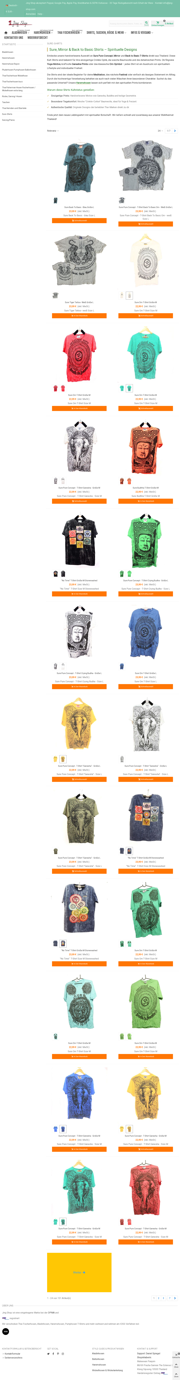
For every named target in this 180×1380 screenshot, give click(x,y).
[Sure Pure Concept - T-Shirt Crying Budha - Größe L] (146, 540)
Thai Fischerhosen (69, 32)
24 (159, 130)
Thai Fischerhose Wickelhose (15, 76)
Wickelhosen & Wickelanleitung (107, 1370)
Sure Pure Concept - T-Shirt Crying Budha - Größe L (145, 580)
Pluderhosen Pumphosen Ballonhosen (19, 70)
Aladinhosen (21, 32)
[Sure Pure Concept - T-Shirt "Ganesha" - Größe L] (79, 725)
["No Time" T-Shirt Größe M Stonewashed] (79, 540)
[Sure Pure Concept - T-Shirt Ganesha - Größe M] (79, 447)
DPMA (51, 1312)
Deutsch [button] (13, 5)
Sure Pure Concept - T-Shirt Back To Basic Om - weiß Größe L (146, 207)
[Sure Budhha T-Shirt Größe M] (146, 447)
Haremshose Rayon (11, 64)
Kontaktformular (12, 1353)
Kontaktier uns (13, 38)
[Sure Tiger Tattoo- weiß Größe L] (79, 262)
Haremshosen (43, 32)
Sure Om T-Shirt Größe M (146, 302)
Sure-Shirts (7, 114)
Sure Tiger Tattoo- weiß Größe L (79, 302)
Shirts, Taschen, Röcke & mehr (105, 32)
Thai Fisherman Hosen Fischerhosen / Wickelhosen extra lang (18, 89)
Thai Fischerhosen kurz (12, 81)
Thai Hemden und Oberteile (14, 108)
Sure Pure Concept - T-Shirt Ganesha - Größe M (79, 488)
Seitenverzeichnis (13, 1357)
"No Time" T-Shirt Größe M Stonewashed (79, 580)
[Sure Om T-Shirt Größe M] (146, 262)
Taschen (6, 102)
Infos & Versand (141, 32)
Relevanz (52, 130)
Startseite (9, 44)
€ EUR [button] (9, 11)
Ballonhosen (98, 1359)
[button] (41, 14)
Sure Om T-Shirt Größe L (146, 673)
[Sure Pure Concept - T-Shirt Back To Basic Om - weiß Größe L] (146, 166)
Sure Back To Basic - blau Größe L (79, 207)
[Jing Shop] (23, 23)
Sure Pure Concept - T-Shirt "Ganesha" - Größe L (79, 766)
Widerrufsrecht (38, 38)
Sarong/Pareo (8, 120)
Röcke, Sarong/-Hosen (12, 96)
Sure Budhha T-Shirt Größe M (146, 488)
